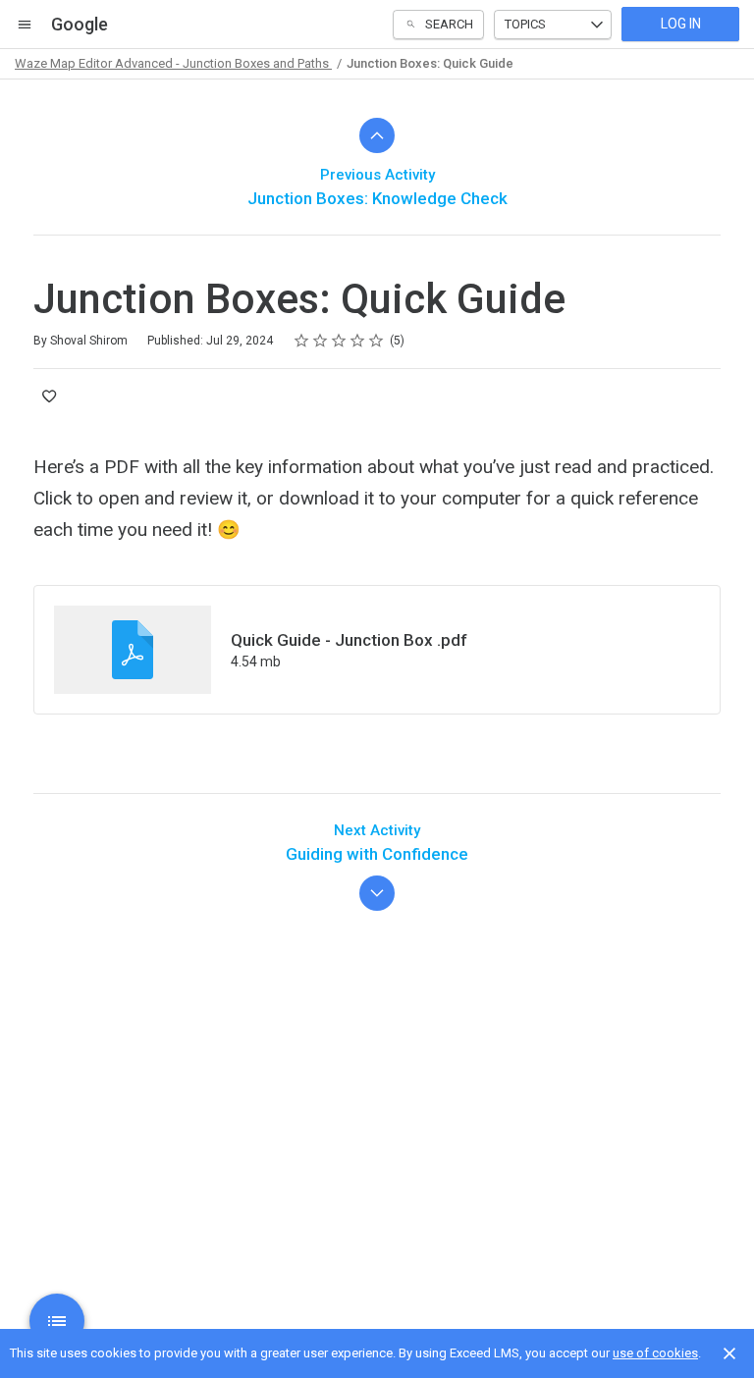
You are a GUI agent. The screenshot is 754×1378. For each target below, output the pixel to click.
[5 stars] (376, 340)
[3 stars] (339, 340)
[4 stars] (358, 340)
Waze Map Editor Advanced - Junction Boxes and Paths (173, 63)
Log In (681, 23)
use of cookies (655, 1353)
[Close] (729, 1353)
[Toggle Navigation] (25, 24)
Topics (525, 24)
